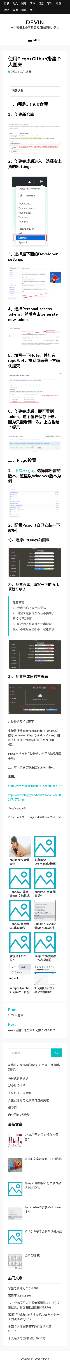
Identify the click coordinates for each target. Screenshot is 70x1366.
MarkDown (43, 817)
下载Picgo (23, 470)
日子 (6, 3)
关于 (32, 10)
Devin (35, 22)
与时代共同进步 (18, 1078)
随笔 (23, 3)
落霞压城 (14, 1295)
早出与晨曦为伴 (18, 1288)
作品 (6, 10)
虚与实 (12, 1107)
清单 (32, 3)
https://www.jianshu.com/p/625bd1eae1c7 (35, 786)
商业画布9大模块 (19, 1114)
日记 (41, 3)
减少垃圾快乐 (16, 1085)
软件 (15, 10)
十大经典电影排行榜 (21, 1338)
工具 (21, 817)
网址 (23, 10)
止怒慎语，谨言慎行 (21, 1093)
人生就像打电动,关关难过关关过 (28, 1100)
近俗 (58, 3)
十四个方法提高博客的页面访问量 (29, 1326)
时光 (15, 3)
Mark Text (55, 817)
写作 (49, 3)
